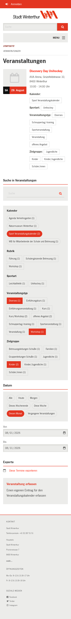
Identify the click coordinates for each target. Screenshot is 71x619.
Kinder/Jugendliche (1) (35, 364)
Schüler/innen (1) (17, 372)
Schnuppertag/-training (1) (21, 324)
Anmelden (16, 4)
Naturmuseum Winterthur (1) (22, 226)
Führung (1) (14, 258)
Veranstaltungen (11, 51)
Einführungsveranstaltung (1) (22, 308)
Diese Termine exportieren (23, 470)
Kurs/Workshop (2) (18, 316)
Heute (21, 398)
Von (5, 426)
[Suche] (62, 27)
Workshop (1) (15, 266)
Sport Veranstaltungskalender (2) (24, 233)
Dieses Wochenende (18, 405)
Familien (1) (51, 349)
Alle (10, 398)
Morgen (33, 398)
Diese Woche (40, 405)
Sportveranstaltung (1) (50, 324)
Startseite (8, 46)
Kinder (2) (13, 364)
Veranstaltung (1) (17, 332)
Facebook (13, 597)
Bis (4, 442)
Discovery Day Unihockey (46, 71)
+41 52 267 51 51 (26, 533)
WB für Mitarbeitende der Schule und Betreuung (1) (33, 241)
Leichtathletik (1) (17, 283)
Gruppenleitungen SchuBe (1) (23, 356)
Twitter (12, 601)
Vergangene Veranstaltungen (41, 413)
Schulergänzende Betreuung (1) (41, 258)
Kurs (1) (46, 308)
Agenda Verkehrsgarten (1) (21, 218)
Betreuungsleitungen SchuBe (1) (24, 349)
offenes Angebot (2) (42, 316)
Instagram (13, 605)
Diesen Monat (15, 413)
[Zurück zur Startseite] (35, 16)
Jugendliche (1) (50, 356)
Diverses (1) (14, 300)
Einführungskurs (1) (35, 300)
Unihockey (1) (37, 283)
